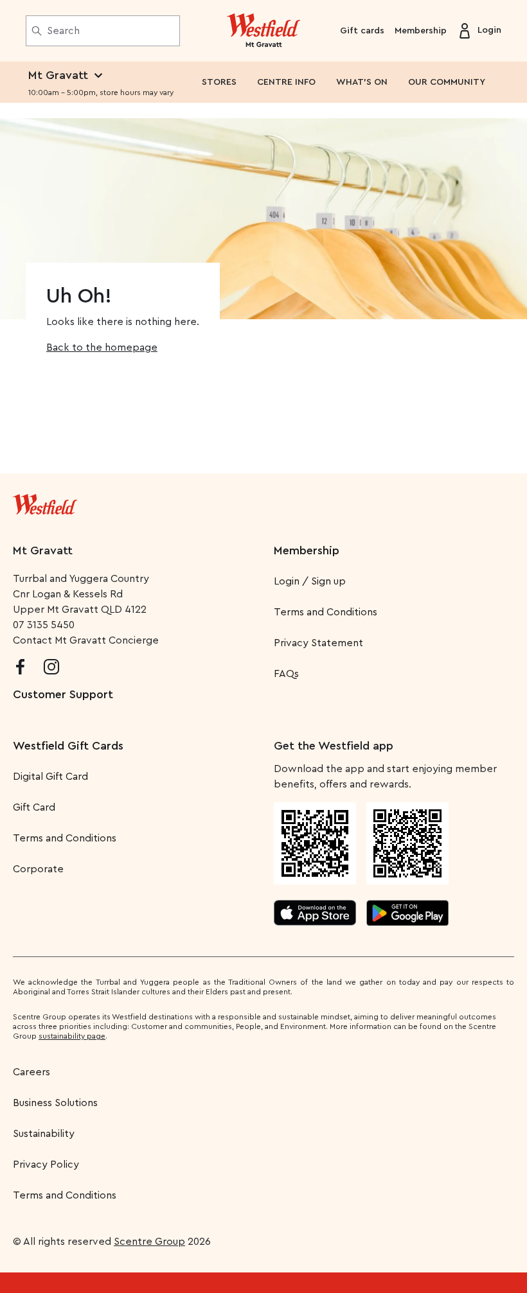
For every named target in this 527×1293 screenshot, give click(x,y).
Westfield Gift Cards (68, 746)
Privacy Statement (318, 643)
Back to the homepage (101, 347)
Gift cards (362, 30)
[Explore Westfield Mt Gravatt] (264, 30)
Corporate (38, 869)
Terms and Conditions (325, 612)
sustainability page (72, 1036)
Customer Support (63, 694)
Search (63, 31)
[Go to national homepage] (45, 502)
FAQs (286, 674)
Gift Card (34, 807)
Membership (421, 30)
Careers (31, 1072)
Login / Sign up (310, 581)
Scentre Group (149, 1241)
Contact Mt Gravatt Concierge (86, 640)
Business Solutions (55, 1103)
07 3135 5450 (44, 625)
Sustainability (44, 1134)
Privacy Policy (46, 1164)
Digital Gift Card (50, 776)
